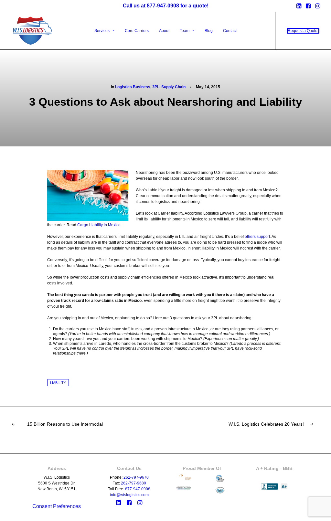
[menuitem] (299, 6)
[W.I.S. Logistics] (32, 31)
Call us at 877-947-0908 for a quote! (165, 5)
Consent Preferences (56, 506)
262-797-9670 (136, 477)
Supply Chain (173, 87)
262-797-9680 (133, 483)
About (164, 30)
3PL (155, 87)
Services (102, 30)
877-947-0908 (137, 489)
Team (184, 30)
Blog (209, 30)
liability (58, 383)
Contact (230, 30)
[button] (299, 6)
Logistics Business (132, 87)
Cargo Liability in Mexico (99, 225)
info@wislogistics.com (129, 495)
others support (257, 236)
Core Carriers (137, 30)
